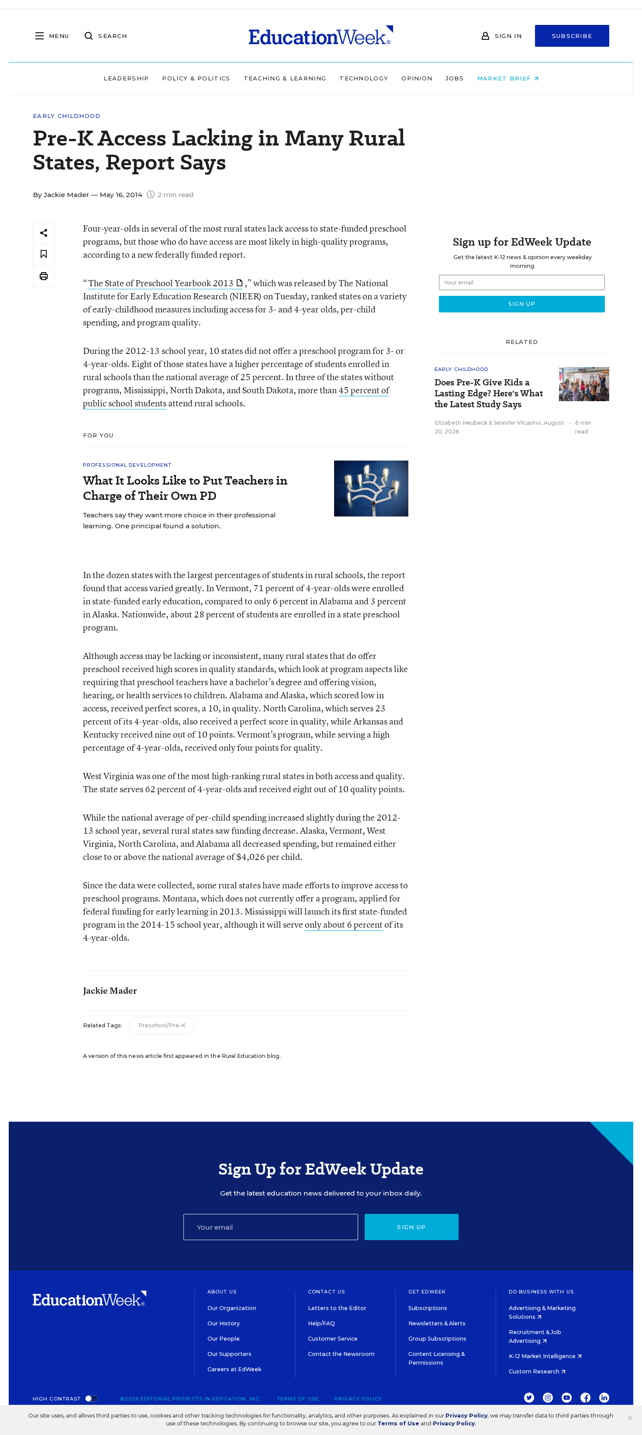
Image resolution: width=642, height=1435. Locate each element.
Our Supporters (229, 1354)
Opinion (416, 78)
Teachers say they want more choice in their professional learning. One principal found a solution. (179, 520)
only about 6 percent (344, 924)
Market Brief (505, 78)
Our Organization (231, 1308)
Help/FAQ (321, 1323)
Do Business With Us (541, 1292)
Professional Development (127, 465)
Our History (223, 1323)
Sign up (411, 1227)
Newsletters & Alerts (437, 1323)
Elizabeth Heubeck (461, 422)
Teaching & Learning (285, 78)
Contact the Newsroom (341, 1354)
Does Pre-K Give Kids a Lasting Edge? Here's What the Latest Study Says (489, 393)
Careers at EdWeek (234, 1369)
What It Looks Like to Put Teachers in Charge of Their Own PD (185, 488)
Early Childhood (67, 116)
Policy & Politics (196, 78)
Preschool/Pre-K (161, 1025)
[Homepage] (321, 36)
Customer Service (333, 1338)
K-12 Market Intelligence (543, 1356)
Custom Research (535, 1371)
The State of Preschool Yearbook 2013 (161, 283)
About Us (222, 1292)
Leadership (126, 78)
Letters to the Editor (337, 1308)
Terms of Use (298, 1399)
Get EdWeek (427, 1292)
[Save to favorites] (43, 254)
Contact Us (326, 1292)
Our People (223, 1338)
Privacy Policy (358, 1399)
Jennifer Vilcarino (517, 422)
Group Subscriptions (437, 1338)
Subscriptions (427, 1308)
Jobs (454, 78)
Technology (363, 78)
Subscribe (572, 35)
